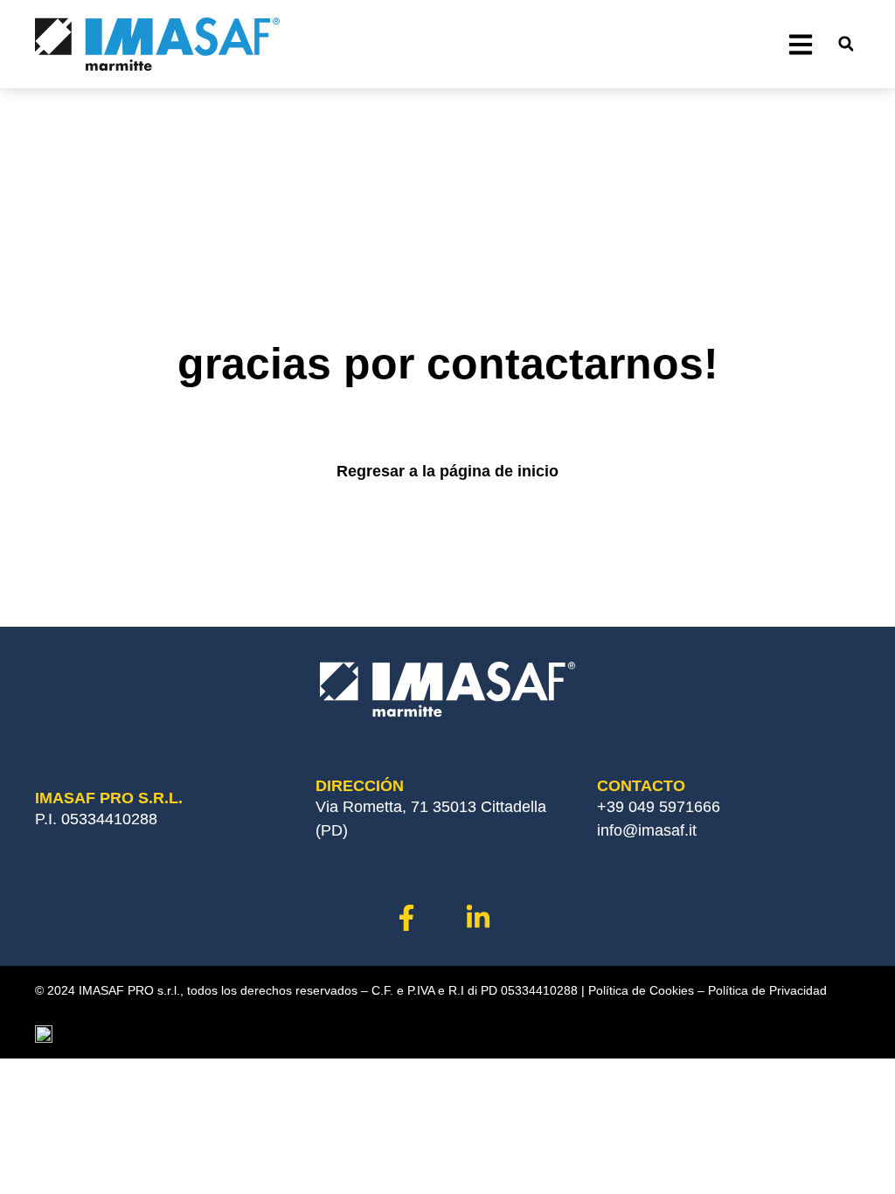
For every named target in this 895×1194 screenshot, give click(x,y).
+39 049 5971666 (658, 807)
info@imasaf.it (647, 830)
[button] (845, 44)
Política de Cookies (641, 990)
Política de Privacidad (767, 990)
